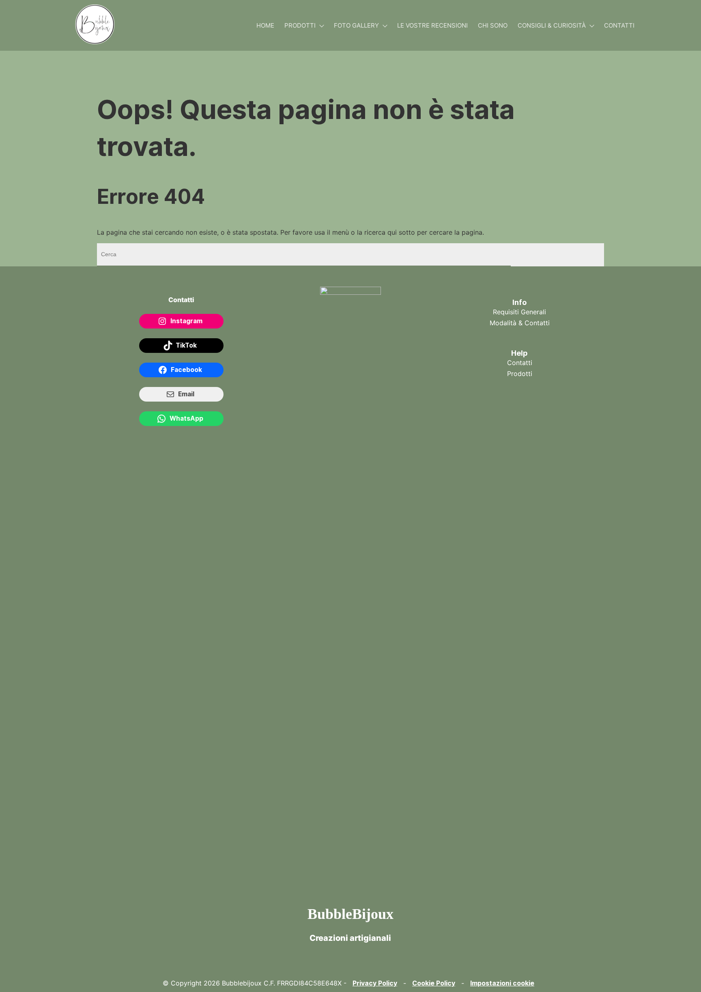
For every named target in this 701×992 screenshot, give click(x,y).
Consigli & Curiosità (552, 25)
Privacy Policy (375, 983)
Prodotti (300, 25)
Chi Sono (492, 25)
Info (519, 302)
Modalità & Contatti (520, 323)
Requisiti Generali (519, 312)
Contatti (619, 25)
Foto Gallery (356, 25)
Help (519, 353)
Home (265, 25)
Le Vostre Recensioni (432, 25)
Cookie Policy (433, 983)
